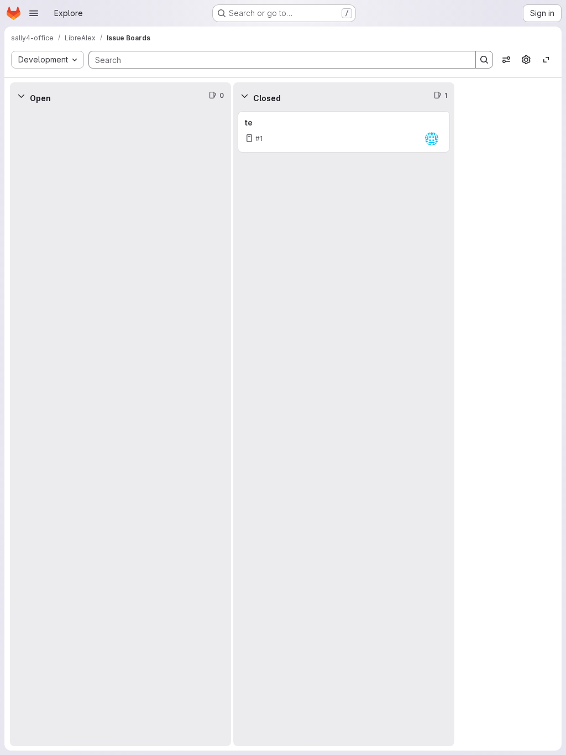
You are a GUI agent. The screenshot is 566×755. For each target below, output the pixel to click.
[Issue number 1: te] (343, 132)
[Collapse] (21, 95)
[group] (120, 427)
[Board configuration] (526, 60)
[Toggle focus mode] (546, 60)
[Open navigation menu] (34, 13)
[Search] (484, 60)
